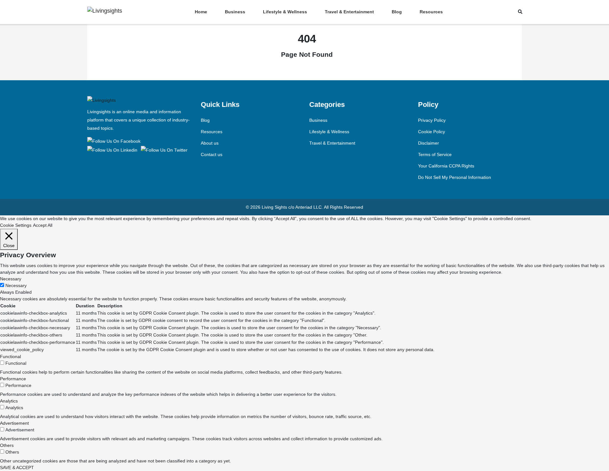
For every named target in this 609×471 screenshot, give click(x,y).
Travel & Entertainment (349, 11)
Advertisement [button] (14, 423)
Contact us (211, 154)
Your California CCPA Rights (446, 165)
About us (210, 143)
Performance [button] (13, 378)
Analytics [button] (9, 400)
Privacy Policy (432, 120)
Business (235, 11)
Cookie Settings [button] (15, 225)
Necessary (16, 285)
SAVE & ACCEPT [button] (17, 467)
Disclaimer (428, 143)
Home (201, 11)
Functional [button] (10, 356)
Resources (431, 11)
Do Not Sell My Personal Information (454, 177)
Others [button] (7, 445)
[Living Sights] (115, 140)
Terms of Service (435, 154)
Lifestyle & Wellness (285, 11)
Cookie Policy (431, 131)
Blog (397, 11)
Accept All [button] (42, 225)
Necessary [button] (10, 278)
